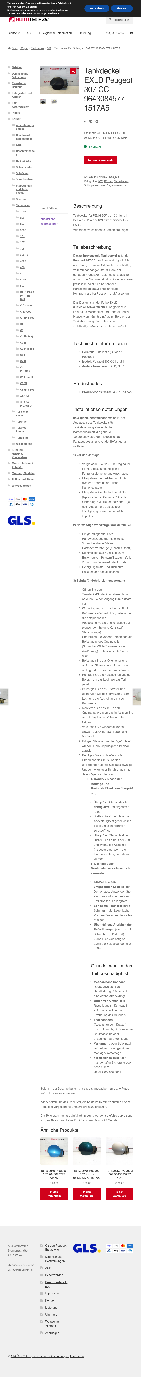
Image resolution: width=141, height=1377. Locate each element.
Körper (24, 48)
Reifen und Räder (23, 479)
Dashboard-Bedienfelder (24, 136)
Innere (16, 112)
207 (22, 224)
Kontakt (50, 1300)
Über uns (51, 1314)
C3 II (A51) (26, 336)
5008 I (24, 279)
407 (22, 273)
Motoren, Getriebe (23, 473)
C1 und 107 (27, 317)
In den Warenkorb (100, 160)
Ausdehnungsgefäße (25, 127)
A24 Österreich (21, 1356)
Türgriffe (21, 421)
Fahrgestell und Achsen (22, 95)
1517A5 (105, 185)
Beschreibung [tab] (49, 208)
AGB (30, 33)
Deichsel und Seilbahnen (20, 75)
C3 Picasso (27, 348)
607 (22, 285)
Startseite (14, 33)
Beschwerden (54, 1275)
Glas (19, 144)
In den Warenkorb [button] (54, 1194)
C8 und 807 (27, 389)
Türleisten (22, 437)
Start (14, 48)
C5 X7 (23, 383)
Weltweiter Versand (52, 1323)
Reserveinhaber (25, 152)
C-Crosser (26, 305)
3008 (23, 230)
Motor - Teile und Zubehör (22, 465)
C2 (22, 324)
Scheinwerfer (24, 167)
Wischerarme (24, 443)
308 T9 (24, 255)
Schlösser (22, 173)
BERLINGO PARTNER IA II (27, 295)
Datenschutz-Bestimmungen (55, 1259)
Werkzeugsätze (21, 485)
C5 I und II (26, 377)
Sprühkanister (25, 179)
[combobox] (119, 19)
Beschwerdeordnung (56, 1284)
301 (22, 236)
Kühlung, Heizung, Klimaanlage (19, 453)
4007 (23, 261)
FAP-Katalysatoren (20, 104)
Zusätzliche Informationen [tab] (49, 221)
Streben (21, 199)
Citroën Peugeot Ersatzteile (55, 1247)
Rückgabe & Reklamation (55, 33)
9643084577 (118, 185)
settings (41, 13)
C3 (22, 330)
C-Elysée (25, 311)
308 (22, 248)
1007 (23, 211)
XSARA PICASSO (26, 403)
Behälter (17, 67)
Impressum (52, 1293)
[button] (73, 71)
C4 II (23, 361)
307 (49, 48)
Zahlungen (52, 1333)
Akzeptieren (97, 8)
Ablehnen (121, 8)
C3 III (23, 342)
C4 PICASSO (26, 369)
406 (22, 267)
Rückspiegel (24, 161)
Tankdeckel (37, 48)
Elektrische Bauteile (19, 85)
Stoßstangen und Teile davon (24, 189)
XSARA (24, 395)
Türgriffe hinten (21, 429)
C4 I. (23, 355)
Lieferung (85, 33)
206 (22, 217)
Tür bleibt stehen (22, 413)
